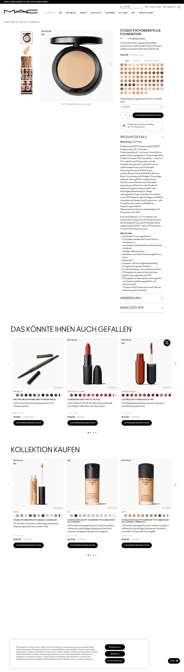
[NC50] (159, 515)
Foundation (33, 22)
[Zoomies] (123, 395)
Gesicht (23, 22)
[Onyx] (43, 395)
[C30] (121, 92)
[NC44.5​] (121, 72)
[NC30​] (133, 92)
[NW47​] (145, 80)
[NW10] (105, 515)
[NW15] (164, 515)
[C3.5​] (137, 84)
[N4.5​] (145, 92)
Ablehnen (115, 654)
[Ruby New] (110, 395)
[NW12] (129, 64)
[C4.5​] (141, 84)
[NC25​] (129, 68)
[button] (174, 661)
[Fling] (21, 395)
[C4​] (141, 92)
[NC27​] (133, 68)
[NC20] (17, 515)
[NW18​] (141, 76)
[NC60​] (153, 72)
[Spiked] (51, 395)
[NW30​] (157, 76)
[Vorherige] (15, 395)
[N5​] (133, 88)
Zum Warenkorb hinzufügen (147, 115)
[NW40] (34, 515)
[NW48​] (149, 80)
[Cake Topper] (127, 395)
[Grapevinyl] (157, 395)
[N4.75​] (129, 88)
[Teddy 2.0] (84, 395)
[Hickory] (30, 395)
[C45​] (161, 84)
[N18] (88, 515)
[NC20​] (125, 68)
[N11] (71, 515)
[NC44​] (161, 68)
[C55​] (121, 88)
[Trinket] (161, 395)
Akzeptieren (115, 647)
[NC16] (157, 64)
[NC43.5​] (157, 68)
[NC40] (151, 515)
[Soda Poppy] (170, 395)
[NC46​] (133, 72)
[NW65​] (133, 84)
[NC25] (134, 515)
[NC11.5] (47, 515)
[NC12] (145, 64)
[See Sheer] (144, 395)
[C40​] (157, 84)
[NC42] (153, 68)
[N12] (149, 88)
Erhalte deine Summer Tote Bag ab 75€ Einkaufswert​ (26, 2)
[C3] (125, 92)
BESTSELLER (71, 13)
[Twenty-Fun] (80, 395)
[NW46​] (141, 80)
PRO (133, 13)
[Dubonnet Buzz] (97, 395)
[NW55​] (161, 80)
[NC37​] (141, 68)
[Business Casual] (148, 395)
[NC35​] (137, 68)
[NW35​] (121, 80)
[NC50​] (141, 72)
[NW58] (43, 515)
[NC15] (153, 64)
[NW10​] (125, 76)
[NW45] (30, 515)
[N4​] (125, 88)
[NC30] (138, 515)
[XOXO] (153, 395)
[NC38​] (145, 68)
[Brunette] (17, 395)
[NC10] (129, 92)
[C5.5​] (149, 84)
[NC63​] (157, 72)
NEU (60, 13)
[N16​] (153, 88)
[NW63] (75, 515)
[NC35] (142, 515)
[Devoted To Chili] (71, 395)
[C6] (121, 64)
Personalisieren (114, 661)
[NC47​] (137, 72)
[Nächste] (61, 395)
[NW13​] (133, 76)
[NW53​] (157, 80)
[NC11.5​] (141, 64)
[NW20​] (145, 76)
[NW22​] (149, 76)
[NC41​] (149, 68)
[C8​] (153, 84)
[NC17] (161, 64)
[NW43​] (129, 80)
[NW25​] (153, 76)
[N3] (161, 88)
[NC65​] (161, 72)
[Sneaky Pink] (165, 395)
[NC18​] (121, 68)
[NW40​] (125, 80)
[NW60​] (129, 84)
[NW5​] (121, 76)
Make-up (14, 22)
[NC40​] (137, 92)
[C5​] (145, 84)
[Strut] (55, 395)
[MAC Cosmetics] (21, 11)
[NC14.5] (38, 515)
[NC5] (133, 64)
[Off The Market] (93, 395)
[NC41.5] (125, 64)
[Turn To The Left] (75, 395)
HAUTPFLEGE (96, 13)
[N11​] (145, 88)
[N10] (93, 515)
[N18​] (157, 88)
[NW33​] (161, 76)
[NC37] (147, 515)
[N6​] (137, 88)
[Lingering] (34, 395)
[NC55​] (145, 72)
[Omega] (38, 395)
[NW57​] (121, 84)
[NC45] (155, 515)
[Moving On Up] (101, 395)
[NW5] (51, 515)
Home (6, 22)
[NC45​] (125, 72)
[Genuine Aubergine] (26, 395)
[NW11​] (129, 76)
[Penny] (47, 395)
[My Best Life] (88, 395)
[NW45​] (137, 80)
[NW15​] (137, 76)
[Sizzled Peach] (140, 395)
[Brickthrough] (105, 395)
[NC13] (149, 64)
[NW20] (21, 515)
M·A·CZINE (123, 13)
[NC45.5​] (129, 72)
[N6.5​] (141, 88)
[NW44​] (133, 80)
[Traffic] (136, 395)
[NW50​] (153, 80)
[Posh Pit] (131, 395)
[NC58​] (149, 72)
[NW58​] (125, 84)
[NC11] (137, 64)
